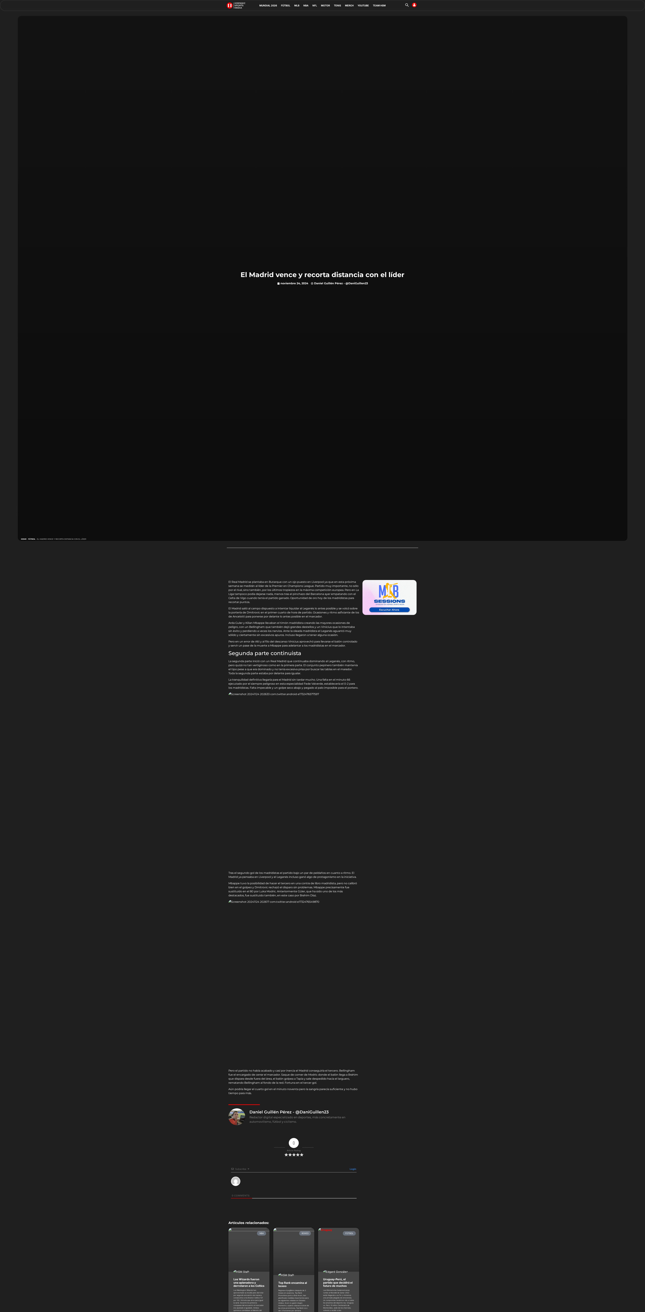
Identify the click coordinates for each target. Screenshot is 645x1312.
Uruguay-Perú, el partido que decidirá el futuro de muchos (338, 1282)
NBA (305, 5)
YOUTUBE (363, 5)
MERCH (349, 5)
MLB (296, 5)
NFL (314, 5)
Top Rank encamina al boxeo (292, 1284)
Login (352, 1169)
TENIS (337, 5)
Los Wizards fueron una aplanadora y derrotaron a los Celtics (248, 1282)
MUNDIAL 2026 (268, 5)
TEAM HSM (379, 5)
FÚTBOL (285, 5)
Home (24, 539)
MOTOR (325, 5)
